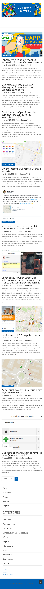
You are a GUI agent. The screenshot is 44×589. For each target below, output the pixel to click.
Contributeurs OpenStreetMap (15, 533)
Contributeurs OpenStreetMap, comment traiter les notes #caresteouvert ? (19, 114)
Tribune (6, 563)
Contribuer (7, 274)
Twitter (5, 488)
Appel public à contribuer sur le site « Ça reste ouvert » (22, 391)
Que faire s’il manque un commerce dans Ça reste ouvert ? (22, 454)
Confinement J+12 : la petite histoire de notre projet (22, 336)
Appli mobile (7, 56)
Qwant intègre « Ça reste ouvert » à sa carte (21, 170)
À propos (6, 501)
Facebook (7, 492)
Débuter (6, 449)
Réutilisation (8, 165)
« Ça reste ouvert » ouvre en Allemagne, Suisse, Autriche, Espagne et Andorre (17, 87)
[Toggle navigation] (22, 24)
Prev (5, 479)
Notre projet (8, 331)
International (8, 546)
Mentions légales (8, 574)
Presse (5, 497)
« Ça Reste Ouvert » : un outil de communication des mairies (20, 227)
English (6, 505)
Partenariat (7, 554)
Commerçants (9, 524)
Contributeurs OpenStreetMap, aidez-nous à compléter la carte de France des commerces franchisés (21, 280)
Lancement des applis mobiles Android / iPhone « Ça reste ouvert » (22, 61)
